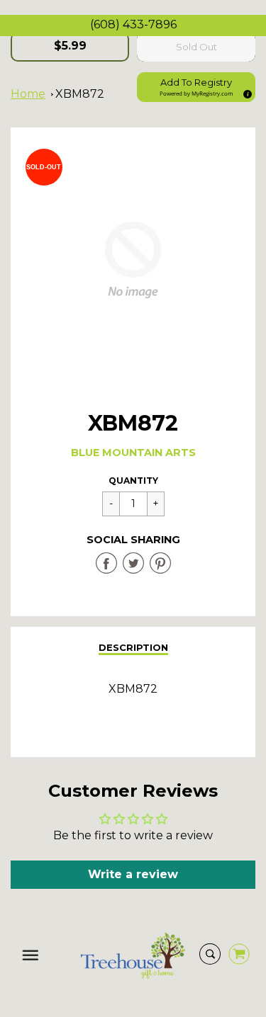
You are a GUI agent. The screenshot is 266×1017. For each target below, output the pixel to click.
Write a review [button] (133, 874)
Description (133, 647)
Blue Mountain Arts (133, 452)
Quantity (133, 480)
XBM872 (79, 94)
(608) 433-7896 (133, 24)
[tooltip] (245, 92)
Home (28, 94)
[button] (196, 87)
